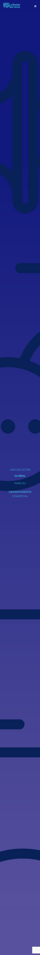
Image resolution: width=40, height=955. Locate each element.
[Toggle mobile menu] (35, 6)
